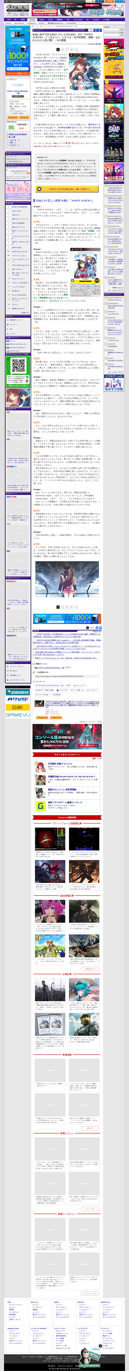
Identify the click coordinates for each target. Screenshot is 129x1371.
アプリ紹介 (60, 1341)
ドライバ (12, 333)
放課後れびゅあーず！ (19, 308)
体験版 (11, 1310)
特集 (11, 142)
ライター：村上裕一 (95, 44)
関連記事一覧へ (97, 631)
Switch (41, 19)
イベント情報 (107, 1333)
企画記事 (57, 695)
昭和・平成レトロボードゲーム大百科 (20, 274)
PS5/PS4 (32, 20)
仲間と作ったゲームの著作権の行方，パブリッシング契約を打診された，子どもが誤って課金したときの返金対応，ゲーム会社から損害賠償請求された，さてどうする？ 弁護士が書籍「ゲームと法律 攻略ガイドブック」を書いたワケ (50, 1043)
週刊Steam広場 (16, 247)
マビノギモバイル (113, 313)
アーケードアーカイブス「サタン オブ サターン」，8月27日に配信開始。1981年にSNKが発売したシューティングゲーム (84, 854)
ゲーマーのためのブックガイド (20, 260)
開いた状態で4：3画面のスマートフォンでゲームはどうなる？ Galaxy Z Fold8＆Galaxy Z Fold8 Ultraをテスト (84, 1199)
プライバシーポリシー (17, 666)
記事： (16, 173)
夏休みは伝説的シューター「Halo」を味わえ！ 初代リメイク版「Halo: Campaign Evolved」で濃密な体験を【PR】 (83, 1040)
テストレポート (85, 1333)
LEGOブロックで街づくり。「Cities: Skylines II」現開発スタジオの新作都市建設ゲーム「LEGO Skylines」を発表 (115, 210)
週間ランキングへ (118, 287)
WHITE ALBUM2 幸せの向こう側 (18, 92)
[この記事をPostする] (86, 30)
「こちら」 (75, 1358)
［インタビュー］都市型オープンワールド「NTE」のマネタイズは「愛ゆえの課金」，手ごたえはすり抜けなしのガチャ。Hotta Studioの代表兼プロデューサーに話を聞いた (50, 928)
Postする (91, 30)
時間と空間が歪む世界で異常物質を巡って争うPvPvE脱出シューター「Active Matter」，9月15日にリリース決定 (84, 961)
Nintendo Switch (14, 351)
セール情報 (60, 1338)
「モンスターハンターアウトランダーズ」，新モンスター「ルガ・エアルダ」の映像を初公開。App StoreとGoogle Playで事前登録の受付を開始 (115, 251)
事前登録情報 (61, 1336)
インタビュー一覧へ (90, 1293)
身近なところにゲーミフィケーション (20, 300)
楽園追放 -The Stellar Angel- (115, 353)
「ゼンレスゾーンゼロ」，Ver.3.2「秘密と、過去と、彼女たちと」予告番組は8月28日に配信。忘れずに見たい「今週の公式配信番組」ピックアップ (84, 1087)
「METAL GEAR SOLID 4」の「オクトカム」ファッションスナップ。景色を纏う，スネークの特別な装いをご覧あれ (84, 926)
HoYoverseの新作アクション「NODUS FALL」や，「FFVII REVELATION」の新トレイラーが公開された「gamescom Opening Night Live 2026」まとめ (115, 241)
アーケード (105, 1328)
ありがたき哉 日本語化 (19, 295)
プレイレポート (19, 23)
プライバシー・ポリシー (65, 1365)
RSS (7, 1)
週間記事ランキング (16, 320)
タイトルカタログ (39, 1317)
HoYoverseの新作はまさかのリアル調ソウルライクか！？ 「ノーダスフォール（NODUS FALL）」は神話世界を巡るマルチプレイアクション (115, 221)
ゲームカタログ (71, 23)
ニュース (13, 140)
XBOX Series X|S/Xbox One (18, 344)
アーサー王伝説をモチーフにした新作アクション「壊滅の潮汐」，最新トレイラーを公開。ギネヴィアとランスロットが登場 (115, 282)
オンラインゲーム (15, 1305)
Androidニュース (62, 1333)
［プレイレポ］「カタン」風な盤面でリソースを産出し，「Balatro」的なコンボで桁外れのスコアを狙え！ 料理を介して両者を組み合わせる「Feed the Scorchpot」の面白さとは (50, 1165)
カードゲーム (107, 1338)
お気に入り (99, 1)
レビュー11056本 (12, 15)
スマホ (50, 19)
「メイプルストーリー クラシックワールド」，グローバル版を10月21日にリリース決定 (50, 961)
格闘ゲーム (106, 1336)
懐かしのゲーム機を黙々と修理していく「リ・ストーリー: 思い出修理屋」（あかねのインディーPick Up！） (83, 1120)
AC (88, 19)
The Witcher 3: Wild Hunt (115, 360)
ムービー (41, 23)
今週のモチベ (16, 215)
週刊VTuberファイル (18, 227)
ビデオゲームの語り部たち (20, 283)
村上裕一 (43, 695)
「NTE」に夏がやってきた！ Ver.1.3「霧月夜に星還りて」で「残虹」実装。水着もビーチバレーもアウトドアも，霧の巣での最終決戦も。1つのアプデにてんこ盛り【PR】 (84, 1006)
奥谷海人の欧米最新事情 (19, 207)
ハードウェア (77, 19)
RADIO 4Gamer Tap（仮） (20, 251)
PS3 (69, 685)
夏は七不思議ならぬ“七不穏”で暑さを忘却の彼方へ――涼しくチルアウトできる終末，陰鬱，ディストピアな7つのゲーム (17, 488)
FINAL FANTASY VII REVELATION (115, 306)
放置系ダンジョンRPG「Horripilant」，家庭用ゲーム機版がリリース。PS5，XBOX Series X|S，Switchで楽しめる (50, 854)
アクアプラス (14, 101)
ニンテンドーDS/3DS (38, 1328)
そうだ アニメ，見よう (19, 255)
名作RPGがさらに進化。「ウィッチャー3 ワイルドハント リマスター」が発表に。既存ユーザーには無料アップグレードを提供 (115, 200)
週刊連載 (12, 1314)
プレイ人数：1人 (78, 690)
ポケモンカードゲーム (115, 299)
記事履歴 (109, 1)
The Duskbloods (112, 346)
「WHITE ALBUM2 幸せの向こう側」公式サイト (69, 189)
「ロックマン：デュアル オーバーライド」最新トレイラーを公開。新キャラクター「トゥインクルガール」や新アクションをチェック (115, 231)
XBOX (23, 19)
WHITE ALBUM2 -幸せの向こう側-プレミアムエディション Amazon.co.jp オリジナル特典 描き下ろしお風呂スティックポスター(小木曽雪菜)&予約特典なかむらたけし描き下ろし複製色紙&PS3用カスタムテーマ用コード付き (72, 704)
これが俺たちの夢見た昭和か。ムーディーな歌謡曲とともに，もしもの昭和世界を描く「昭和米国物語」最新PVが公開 (115, 272)
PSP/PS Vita (105, 1302)
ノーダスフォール (113, 340)
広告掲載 (78, 1365)
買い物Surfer (16, 291)
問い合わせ (41, 1)
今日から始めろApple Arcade (21, 265)
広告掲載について (15, 675)
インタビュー (31, 23)
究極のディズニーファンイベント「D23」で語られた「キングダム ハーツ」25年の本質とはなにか (17, 656)
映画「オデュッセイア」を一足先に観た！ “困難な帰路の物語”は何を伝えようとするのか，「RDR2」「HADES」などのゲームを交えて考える (17, 433)
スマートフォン (60, 1328)
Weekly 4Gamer (16, 211)
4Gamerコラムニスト (18, 278)
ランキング (119, 1)
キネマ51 (15, 304)
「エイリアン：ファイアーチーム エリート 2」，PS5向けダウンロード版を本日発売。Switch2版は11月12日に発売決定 (83, 887)
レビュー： (23, 173)
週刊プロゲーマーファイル (20, 219)
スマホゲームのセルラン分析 (20, 237)
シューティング (108, 1341)
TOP (8, 19)
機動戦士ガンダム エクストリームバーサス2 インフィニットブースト (115, 332)
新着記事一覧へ (90, 969)
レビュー (8, 23)
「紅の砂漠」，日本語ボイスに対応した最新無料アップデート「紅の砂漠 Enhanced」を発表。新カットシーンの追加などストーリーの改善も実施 (115, 261)
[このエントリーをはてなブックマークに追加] (99, 31)
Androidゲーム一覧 (63, 1348)
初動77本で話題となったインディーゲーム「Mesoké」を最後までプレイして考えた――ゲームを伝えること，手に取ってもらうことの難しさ (18, 572)
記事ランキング (15, 1319)
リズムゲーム (107, 1343)
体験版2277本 (24, 15)
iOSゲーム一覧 (61, 1346)
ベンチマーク (84, 1343)
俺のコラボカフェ (17, 269)
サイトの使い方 (30, 1)
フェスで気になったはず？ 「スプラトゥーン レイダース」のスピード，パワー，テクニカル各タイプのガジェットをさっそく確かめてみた (18, 545)
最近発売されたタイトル (55, 23)
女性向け (60, 19)
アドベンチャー (80, 685)
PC (15, 19)
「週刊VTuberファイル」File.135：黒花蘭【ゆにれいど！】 (49, 1085)
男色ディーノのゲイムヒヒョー (20, 232)
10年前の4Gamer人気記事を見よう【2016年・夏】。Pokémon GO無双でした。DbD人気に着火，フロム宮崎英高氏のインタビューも (18, 461)
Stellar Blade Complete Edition (115, 367)
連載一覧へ (26, 312)
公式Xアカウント (16, 1)
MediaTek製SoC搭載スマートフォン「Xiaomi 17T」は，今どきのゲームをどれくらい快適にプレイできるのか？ (84, 1164)
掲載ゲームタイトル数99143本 (18, 13)
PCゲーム (12, 341)
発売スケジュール (39, 1314)
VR (68, 19)
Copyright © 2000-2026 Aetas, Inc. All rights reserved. (64, 1368)
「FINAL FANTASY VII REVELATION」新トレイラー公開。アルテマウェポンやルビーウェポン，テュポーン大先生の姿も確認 (115, 190)
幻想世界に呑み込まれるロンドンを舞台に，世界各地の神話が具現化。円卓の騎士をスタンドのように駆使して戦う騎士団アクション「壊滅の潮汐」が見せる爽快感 (50, 1200)
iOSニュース (60, 1331)
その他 (104, 1346)
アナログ (96, 19)
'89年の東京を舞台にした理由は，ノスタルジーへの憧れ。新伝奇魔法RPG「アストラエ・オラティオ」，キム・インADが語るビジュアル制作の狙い (18, 603)
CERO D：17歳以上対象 (45, 690)
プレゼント (13, 324)
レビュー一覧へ (90, 1209)
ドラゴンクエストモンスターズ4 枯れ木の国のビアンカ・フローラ (115, 322)
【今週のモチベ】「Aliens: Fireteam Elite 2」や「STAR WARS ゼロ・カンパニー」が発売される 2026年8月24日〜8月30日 (49, 1120)
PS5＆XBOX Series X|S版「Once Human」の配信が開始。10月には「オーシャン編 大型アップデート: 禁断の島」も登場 (49, 887)
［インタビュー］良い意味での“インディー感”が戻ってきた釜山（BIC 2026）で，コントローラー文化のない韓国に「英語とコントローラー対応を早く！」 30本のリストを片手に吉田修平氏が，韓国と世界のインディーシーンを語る (18, 630)
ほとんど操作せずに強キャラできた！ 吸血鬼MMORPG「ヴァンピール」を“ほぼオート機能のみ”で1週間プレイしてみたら (18, 518)
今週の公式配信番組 (18, 223)
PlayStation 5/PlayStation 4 (17, 347)
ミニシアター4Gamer (18, 287)
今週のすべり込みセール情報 (20, 243)
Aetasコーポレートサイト (18, 680)
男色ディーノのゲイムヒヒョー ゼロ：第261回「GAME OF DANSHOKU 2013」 (66, 658)
